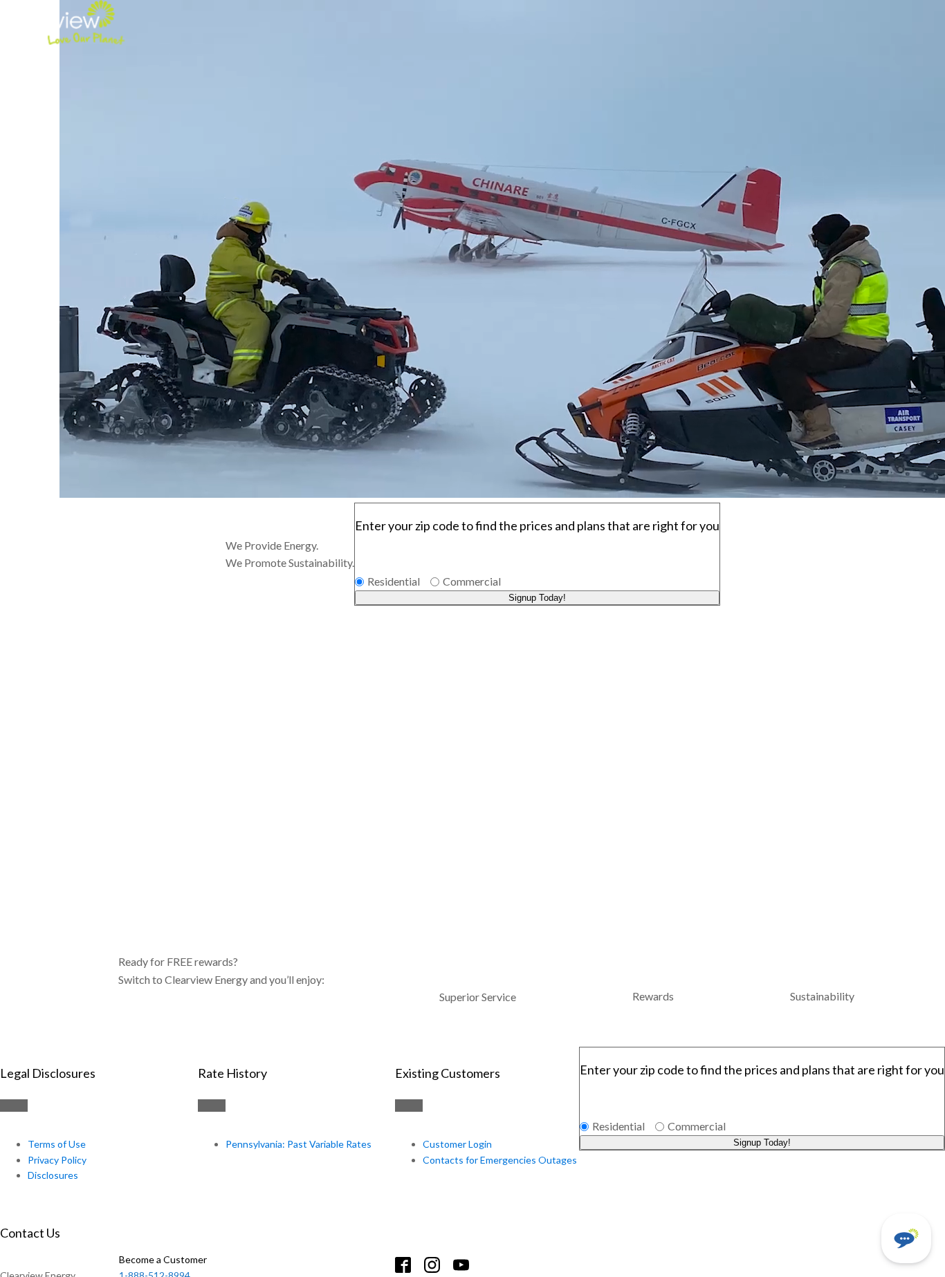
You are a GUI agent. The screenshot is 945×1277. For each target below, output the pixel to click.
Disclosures (53, 1175)
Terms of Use (57, 1144)
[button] (906, 1238)
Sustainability (822, 996)
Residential (393, 581)
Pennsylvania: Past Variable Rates (298, 1144)
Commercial (472, 581)
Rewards (653, 996)
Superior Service (477, 996)
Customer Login (457, 1144)
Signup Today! (537, 598)
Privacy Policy (57, 1160)
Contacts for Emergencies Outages (500, 1160)
